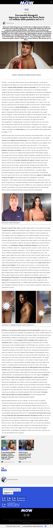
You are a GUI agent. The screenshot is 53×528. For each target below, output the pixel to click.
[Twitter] (10, 498)
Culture (26, 10)
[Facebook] (5, 498)
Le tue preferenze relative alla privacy (32, 526)
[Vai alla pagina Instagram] (28, 515)
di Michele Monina (10, 23)
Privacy (29, 522)
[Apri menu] (51, 2)
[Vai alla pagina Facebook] (24, 515)
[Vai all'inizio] (26, 510)
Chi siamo (24, 522)
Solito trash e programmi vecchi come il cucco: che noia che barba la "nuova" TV (25, 456)
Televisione (4, 449)
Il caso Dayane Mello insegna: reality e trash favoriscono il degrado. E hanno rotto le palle (8, 456)
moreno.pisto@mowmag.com (13, 505)
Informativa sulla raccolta (13, 526)
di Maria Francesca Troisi (9, 461)
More (3, 437)
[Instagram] (15, 498)
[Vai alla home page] (26, 3)
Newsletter (22, 498)
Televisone (21, 449)
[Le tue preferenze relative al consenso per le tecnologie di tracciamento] (50, 525)
